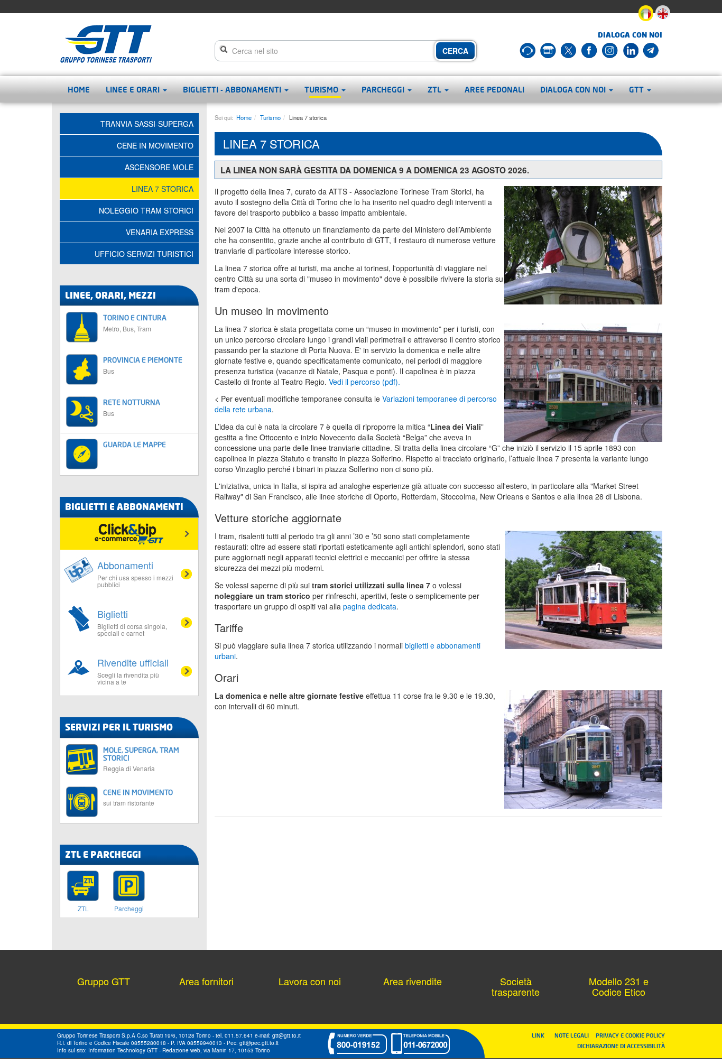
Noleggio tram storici (146, 210)
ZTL (435, 89)
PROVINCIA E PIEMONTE (142, 365)
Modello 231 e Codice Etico (619, 986)
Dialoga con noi (574, 89)
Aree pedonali (494, 89)
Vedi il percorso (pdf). (364, 381)
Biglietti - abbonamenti (233, 89)
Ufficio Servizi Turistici (144, 253)
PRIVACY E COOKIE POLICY (630, 1035)
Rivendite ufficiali (133, 670)
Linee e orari (134, 89)
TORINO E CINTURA (134, 322)
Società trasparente (516, 986)
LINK (541, 1035)
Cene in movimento (155, 145)
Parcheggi (384, 89)
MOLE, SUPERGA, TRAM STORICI (141, 759)
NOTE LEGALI (574, 1035)
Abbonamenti (135, 573)
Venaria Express (159, 232)
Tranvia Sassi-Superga (146, 123)
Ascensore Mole (159, 167)
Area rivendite (412, 981)
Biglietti (132, 622)
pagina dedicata (369, 606)
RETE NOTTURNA (131, 407)
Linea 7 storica (162, 188)
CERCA (455, 50)
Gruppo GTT (103, 981)
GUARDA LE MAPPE (134, 444)
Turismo (322, 89)
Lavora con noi (310, 981)
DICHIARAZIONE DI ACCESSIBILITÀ (621, 1045)
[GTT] (106, 43)
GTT (637, 89)
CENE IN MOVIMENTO (138, 797)
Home (79, 89)
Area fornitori (206, 981)
